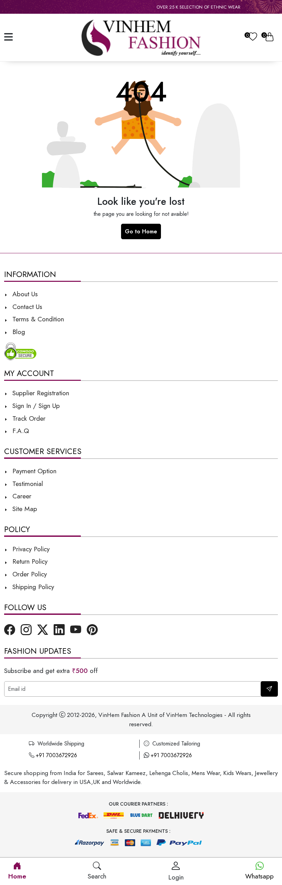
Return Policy (28, 561)
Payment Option (33, 471)
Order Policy (28, 574)
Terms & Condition (37, 319)
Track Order (27, 418)
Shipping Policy (32, 586)
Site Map (23, 508)
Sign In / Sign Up (35, 405)
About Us (24, 294)
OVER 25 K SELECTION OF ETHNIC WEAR (185, 7)
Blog (17, 331)
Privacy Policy (30, 549)
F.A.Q (19, 430)
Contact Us (26, 306)
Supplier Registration (39, 393)
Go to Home (141, 231)
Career (20, 496)
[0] (252, 37)
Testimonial (27, 483)
